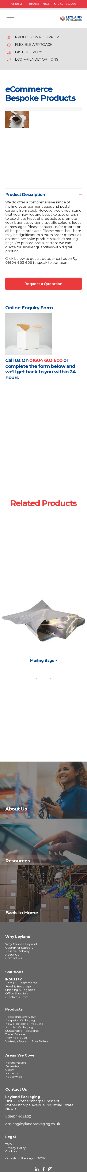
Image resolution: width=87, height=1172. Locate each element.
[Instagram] (50, 1169)
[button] (10, 109)
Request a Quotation (43, 284)
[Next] (50, 679)
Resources (33, 3)
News (46, 3)
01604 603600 (66, 3)
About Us (16, 3)
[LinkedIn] (37, 1169)
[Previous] (37, 679)
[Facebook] (43, 1169)
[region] (43, 636)
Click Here (43, 629)
